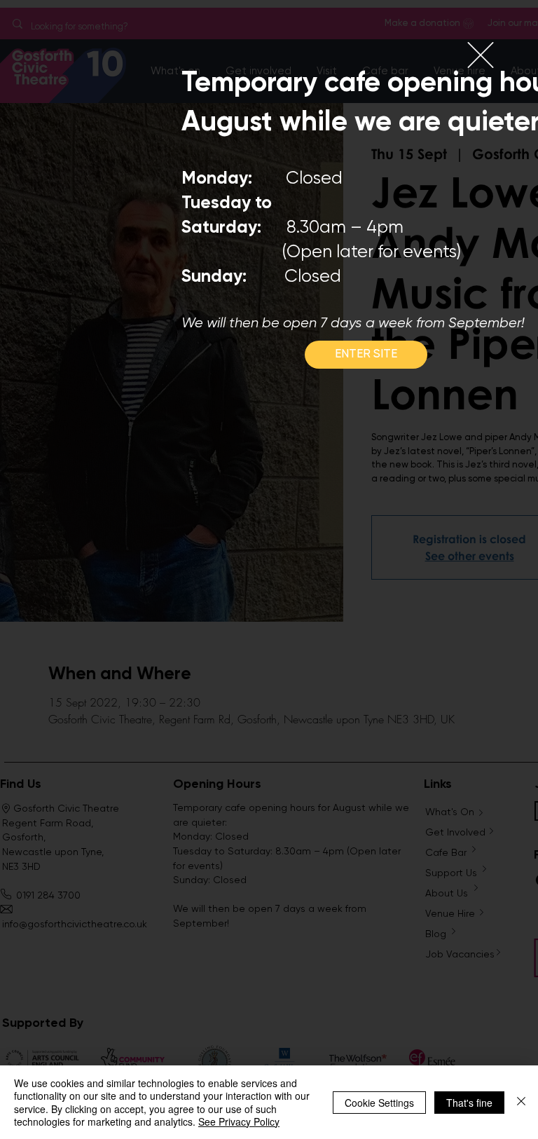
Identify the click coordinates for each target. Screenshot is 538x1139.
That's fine (469, 1103)
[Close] (521, 1102)
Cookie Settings (379, 1103)
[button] (480, 55)
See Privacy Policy (239, 1121)
